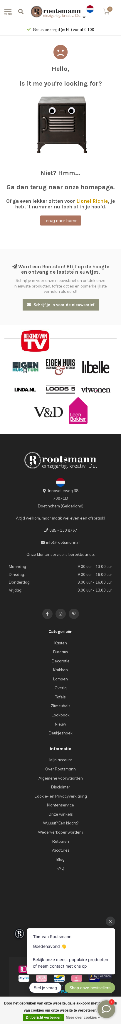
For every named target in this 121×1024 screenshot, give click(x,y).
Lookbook (61, 715)
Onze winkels (60, 814)
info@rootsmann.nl (63, 542)
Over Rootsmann (60, 769)
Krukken (60, 669)
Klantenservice (60, 805)
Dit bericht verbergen (43, 1017)
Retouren (60, 841)
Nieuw (60, 724)
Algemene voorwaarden (60, 778)
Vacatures (60, 850)
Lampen (60, 679)
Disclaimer (60, 787)
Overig (61, 687)
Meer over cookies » (83, 1017)
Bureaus (60, 651)
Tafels (60, 697)
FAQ (60, 868)
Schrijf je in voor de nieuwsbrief (63, 304)
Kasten (60, 643)
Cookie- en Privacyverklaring (60, 796)
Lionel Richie (92, 201)
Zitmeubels (60, 705)
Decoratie (61, 661)
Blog (60, 859)
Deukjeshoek (61, 733)
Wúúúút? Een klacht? (60, 823)
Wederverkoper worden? (60, 832)
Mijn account (60, 759)
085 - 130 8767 (63, 530)
